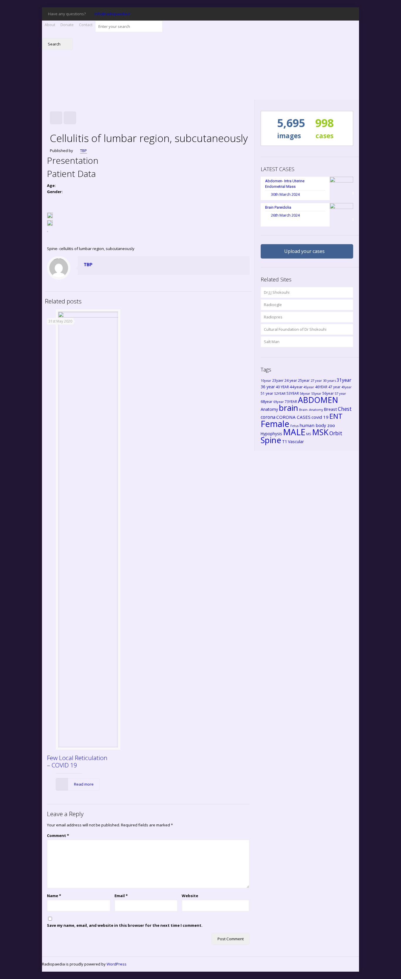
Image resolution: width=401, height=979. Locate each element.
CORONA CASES (293, 417)
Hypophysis (271, 433)
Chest (345, 408)
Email (121, 895)
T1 (284, 441)
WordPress (117, 964)
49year (346, 387)
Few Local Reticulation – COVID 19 (77, 761)
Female (275, 423)
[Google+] (294, 13)
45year (309, 387)
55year (316, 393)
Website (190, 895)
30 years (329, 380)
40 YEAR (282, 386)
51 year (267, 393)
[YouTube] (318, 13)
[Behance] (350, 13)
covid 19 (319, 417)
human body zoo (317, 425)
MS (308, 434)
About (50, 25)
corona (268, 417)
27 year (316, 380)
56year (328, 393)
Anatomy (269, 409)
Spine (271, 440)
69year (278, 401)
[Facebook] (286, 13)
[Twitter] (302, 13)
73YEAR (291, 401)
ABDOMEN (318, 399)
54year (305, 393)
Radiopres (273, 317)
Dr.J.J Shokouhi (276, 292)
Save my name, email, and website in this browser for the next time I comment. (125, 925)
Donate (67, 25)
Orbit (335, 433)
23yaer (278, 380)
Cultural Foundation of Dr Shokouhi (295, 329)
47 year (334, 386)
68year (266, 401)
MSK (320, 432)
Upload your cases (304, 251)
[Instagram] (342, 13)
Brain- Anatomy (311, 410)
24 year (290, 380)
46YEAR (321, 386)
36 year (268, 386)
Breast (330, 409)
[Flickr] (326, 13)
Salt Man (271, 341)
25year (304, 380)
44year (296, 386)
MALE (294, 432)
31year (344, 380)
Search (54, 44)
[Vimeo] (310, 13)
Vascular (296, 441)
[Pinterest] (334, 13)
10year (266, 380)
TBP (83, 150)
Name (54, 895)
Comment (58, 835)
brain (288, 407)
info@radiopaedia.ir (112, 13)
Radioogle (273, 304)
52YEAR (280, 393)
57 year (340, 393)
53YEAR (293, 393)
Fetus (294, 426)
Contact (85, 25)
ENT (336, 416)
